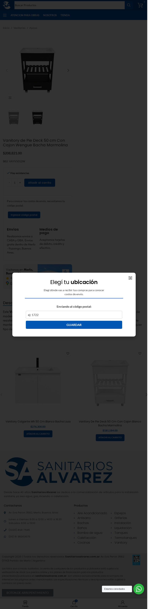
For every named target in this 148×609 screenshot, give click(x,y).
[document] (74, 304)
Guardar (74, 325)
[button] (130, 278)
